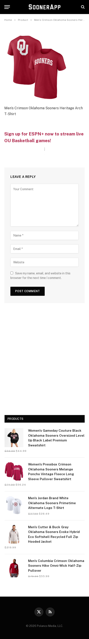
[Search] (82, 7)
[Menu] (7, 7)
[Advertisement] (44, 360)
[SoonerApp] (44, 7)
